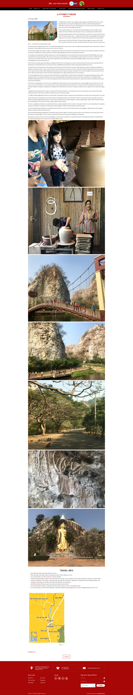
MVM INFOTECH (101, 693)
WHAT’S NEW (90, 8)
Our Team (42, 677)
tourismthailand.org (70, 587)
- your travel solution (58, 3)
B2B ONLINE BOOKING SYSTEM (76, 8)
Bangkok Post (31, 652)
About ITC (37, 8)
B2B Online (31, 682)
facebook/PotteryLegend (37, 582)
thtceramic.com (76, 586)
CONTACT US (100, 8)
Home (30, 8)
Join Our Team (31, 680)
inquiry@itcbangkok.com (94, 668)
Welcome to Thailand (49, 8)
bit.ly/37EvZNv (47, 577)
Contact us (42, 682)
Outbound (62, 8)
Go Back (66, 656)
